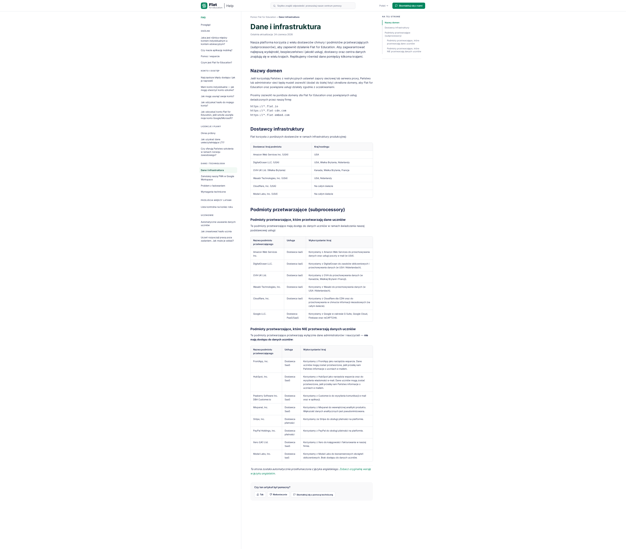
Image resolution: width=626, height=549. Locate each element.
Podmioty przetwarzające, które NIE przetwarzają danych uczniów (303, 329)
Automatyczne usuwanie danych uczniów (218, 223)
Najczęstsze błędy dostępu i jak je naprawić (218, 79)
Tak (261, 494)
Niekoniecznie (280, 494)
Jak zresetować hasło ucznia (216, 231)
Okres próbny (208, 133)
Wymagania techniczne (213, 191)
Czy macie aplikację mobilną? (216, 50)
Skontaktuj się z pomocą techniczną (315, 494)
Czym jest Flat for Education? (216, 62)
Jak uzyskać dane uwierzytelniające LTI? (212, 141)
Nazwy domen (266, 70)
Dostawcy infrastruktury (277, 129)
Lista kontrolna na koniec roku (217, 206)
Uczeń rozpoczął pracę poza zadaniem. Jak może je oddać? (217, 239)
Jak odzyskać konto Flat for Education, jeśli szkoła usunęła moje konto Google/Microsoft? (217, 114)
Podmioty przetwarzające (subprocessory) (297, 209)
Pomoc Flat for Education (263, 17)
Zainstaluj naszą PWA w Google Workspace (217, 178)
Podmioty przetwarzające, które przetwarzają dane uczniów (298, 220)
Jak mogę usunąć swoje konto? (217, 96)
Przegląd (205, 24)
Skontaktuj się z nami (411, 5)
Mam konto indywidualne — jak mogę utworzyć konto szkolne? (217, 89)
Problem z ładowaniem (213, 185)
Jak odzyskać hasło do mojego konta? (217, 104)
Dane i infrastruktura (212, 170)
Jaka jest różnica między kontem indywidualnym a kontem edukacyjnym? (214, 40)
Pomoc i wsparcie (210, 56)
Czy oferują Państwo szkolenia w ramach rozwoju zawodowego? (217, 151)
